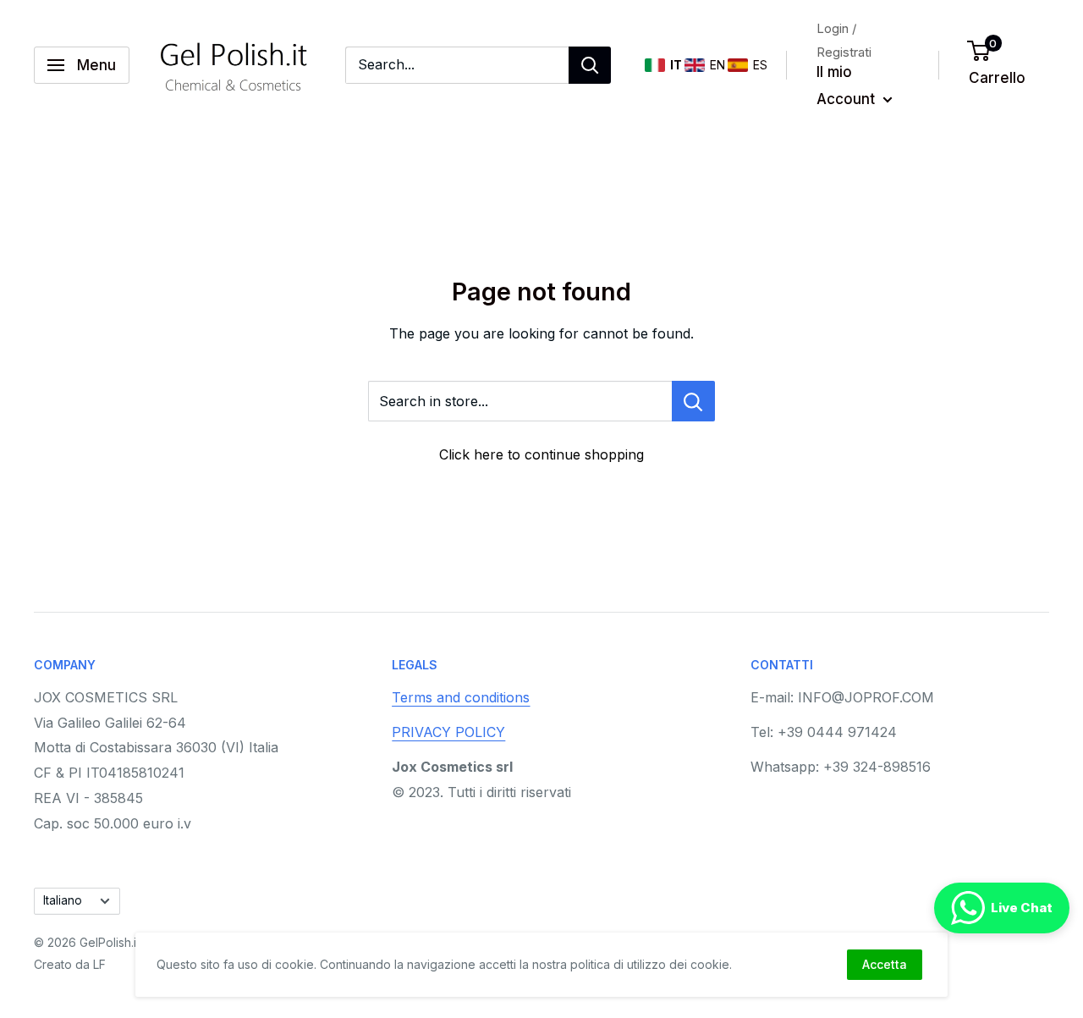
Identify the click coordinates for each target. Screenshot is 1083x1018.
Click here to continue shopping (541, 454)
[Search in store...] (693, 401)
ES (755, 65)
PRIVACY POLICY (448, 732)
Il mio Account (847, 85)
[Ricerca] (590, 65)
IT (671, 65)
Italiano (62, 900)
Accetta (884, 964)
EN (712, 65)
